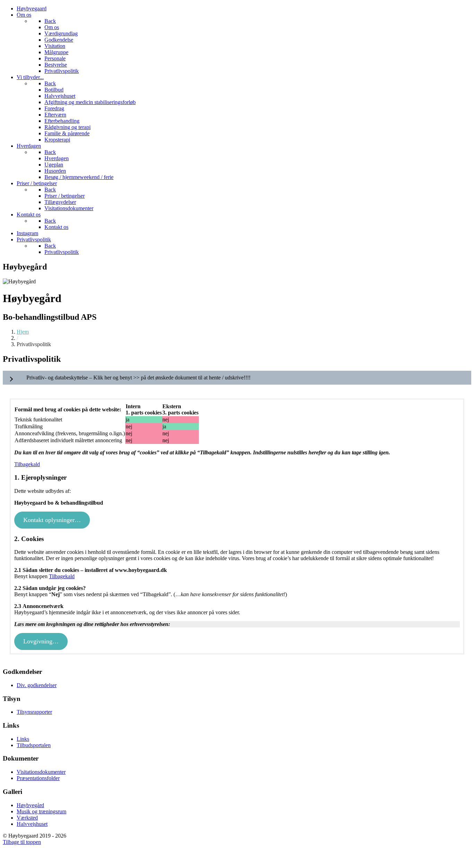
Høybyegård (30, 805)
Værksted (27, 818)
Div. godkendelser (37, 685)
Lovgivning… (41, 641)
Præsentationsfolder (38, 778)
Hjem (23, 332)
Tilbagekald (27, 464)
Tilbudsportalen (34, 745)
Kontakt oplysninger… (52, 519)
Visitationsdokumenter (41, 772)
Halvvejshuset (32, 824)
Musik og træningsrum (41, 811)
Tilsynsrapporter (34, 712)
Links (23, 739)
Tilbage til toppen (22, 842)
